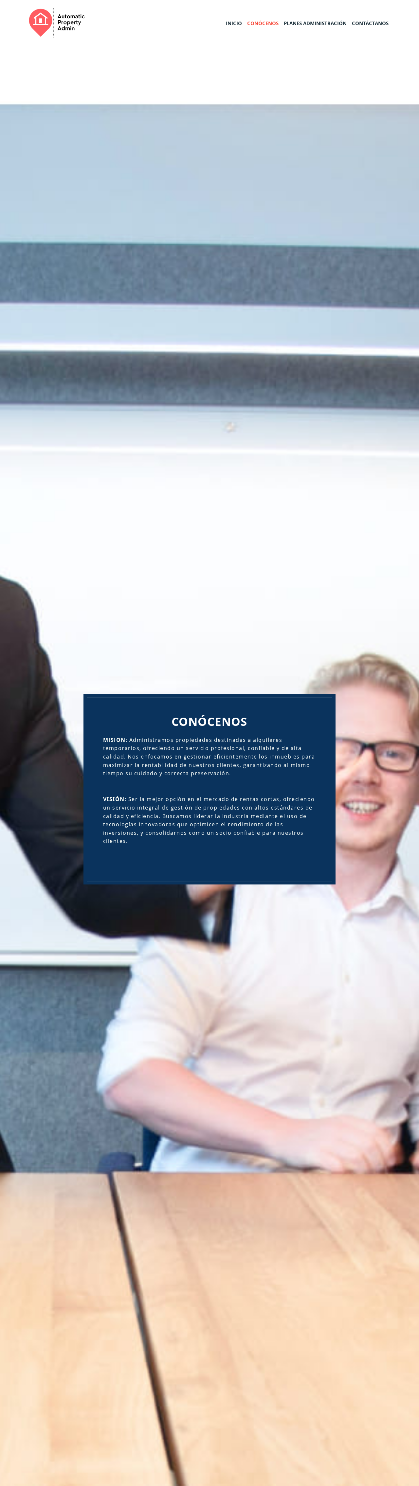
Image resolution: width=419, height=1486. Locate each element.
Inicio (234, 23)
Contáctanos (370, 23)
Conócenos (263, 23)
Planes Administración (315, 23)
